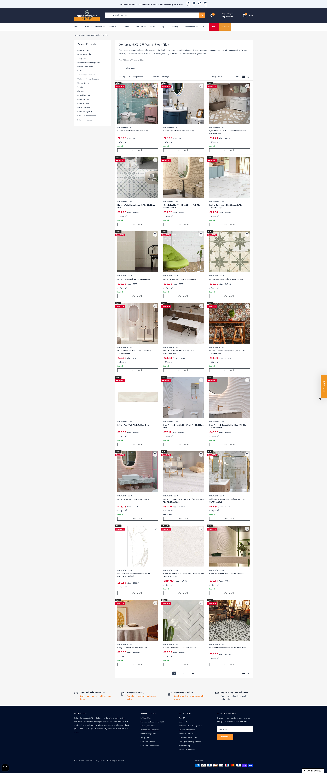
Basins (152, 26)
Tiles (87, 26)
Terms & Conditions (187, 749)
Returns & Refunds (186, 733)
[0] (211, 15)
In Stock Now (146, 717)
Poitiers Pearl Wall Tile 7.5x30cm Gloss (133, 425)
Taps (163, 26)
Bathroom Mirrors (84, 103)
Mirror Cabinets (83, 107)
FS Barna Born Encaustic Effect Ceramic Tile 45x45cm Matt (227, 352)
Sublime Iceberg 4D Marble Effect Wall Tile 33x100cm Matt (226, 500)
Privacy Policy (184, 745)
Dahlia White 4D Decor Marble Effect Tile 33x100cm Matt (134, 352)
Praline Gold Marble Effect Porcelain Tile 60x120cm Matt (225, 206)
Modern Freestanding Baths (88, 62)
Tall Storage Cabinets (86, 74)
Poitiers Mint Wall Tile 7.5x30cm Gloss (133, 130)
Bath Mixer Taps (83, 99)
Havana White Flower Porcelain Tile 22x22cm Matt (136, 206)
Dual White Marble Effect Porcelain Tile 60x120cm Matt (179, 352)
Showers (139, 26)
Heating (175, 26)
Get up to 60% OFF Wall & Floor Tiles (94, 35)
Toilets (126, 26)
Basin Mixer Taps (84, 95)
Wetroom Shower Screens (88, 78)
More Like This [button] (137, 150)
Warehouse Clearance (150, 729)
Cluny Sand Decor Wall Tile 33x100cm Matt (226, 573)
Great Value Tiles (84, 54)
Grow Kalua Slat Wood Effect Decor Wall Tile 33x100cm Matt (181, 206)
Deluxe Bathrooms (124, 127)
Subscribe (225, 736)
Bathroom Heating (84, 119)
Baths (76, 26)
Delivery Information (187, 729)
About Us (182, 717)
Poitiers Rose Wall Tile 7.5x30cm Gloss (133, 499)
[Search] (202, 15)
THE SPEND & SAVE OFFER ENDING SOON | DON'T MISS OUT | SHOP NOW (151, 4)
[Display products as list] (248, 77)
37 (193, 673)
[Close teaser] (320, 399)
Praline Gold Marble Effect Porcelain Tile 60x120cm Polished (133, 574)
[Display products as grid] (243, 77)
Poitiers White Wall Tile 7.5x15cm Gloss (179, 279)
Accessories (190, 26)
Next (244, 673)
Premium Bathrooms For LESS (152, 721)
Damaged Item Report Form (190, 741)
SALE (213, 26)
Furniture (98, 26)
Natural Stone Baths (85, 66)
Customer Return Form (188, 737)
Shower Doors (83, 83)
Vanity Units (81, 58)
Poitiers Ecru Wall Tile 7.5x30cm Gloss (179, 130)
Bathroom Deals (83, 50)
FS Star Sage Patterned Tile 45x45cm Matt (226, 279)
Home (76, 35)
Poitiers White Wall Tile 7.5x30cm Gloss (179, 647)
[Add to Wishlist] (155, 86)
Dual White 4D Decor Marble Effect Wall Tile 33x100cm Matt (227, 426)
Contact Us (183, 721)
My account (227, 16)
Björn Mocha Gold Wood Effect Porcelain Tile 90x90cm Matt (227, 132)
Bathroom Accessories (86, 115)
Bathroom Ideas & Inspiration (190, 725)
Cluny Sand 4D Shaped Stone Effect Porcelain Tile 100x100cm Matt (183, 574)
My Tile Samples (314, 771)
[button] (324, 386)
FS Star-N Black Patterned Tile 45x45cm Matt (227, 647)
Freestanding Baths (148, 733)
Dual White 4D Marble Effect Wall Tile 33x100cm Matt (183, 426)
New (203, 26)
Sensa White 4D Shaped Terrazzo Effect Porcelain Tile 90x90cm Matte (183, 500)
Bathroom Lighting (84, 111)
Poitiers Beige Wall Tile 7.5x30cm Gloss (133, 279)
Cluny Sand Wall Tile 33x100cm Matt (132, 647)
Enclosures (113, 26)
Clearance (225, 26)
